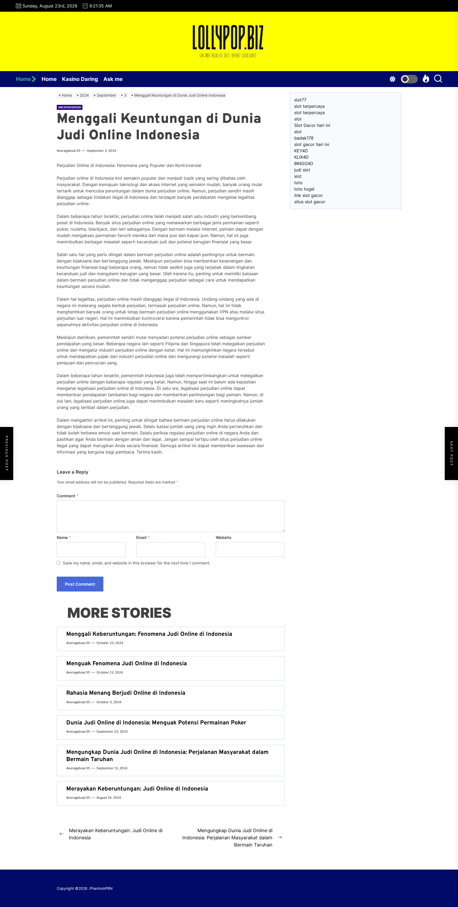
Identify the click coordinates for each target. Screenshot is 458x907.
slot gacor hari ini (311, 144)
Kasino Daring (80, 79)
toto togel (304, 189)
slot (298, 119)
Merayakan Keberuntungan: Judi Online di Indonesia (137, 789)
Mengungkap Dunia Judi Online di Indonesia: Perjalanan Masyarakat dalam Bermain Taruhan (167, 756)
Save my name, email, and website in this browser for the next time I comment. (136, 562)
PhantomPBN (101, 888)
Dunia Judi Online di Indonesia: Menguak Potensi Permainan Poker (156, 723)
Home (23, 79)
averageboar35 (68, 151)
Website (223, 537)
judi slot (302, 169)
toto (298, 182)
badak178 (304, 138)
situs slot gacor (309, 201)
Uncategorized (69, 107)
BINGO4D (303, 163)
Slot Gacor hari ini (312, 125)
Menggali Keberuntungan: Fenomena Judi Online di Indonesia (149, 634)
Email (143, 537)
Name (64, 537)
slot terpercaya (309, 106)
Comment (67, 495)
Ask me (113, 79)
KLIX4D (301, 157)
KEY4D (301, 150)
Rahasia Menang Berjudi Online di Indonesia (125, 693)
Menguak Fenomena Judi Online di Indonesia (126, 663)
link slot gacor (308, 195)
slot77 (300, 99)
